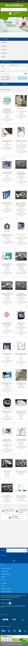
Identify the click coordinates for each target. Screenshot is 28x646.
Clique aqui (3, 77)
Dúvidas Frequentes (5, 574)
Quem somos (4, 583)
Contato (3, 586)
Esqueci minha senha (6, 568)
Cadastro (3, 576)
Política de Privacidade (6, 591)
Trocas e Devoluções (5, 589)
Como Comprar (4, 571)
